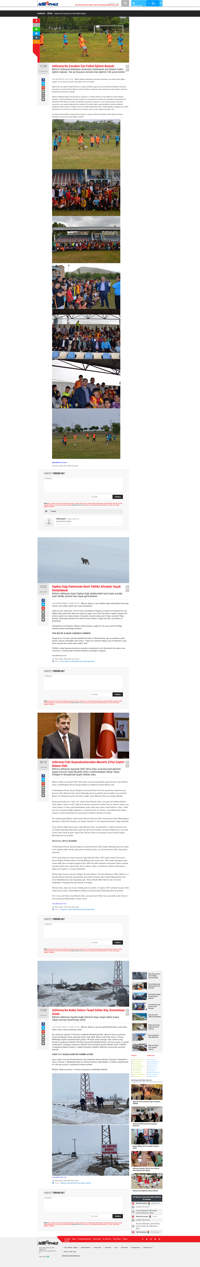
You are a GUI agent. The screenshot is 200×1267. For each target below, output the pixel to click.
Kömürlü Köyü (71, 1183)
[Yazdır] (43, 95)
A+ (127, 66)
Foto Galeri (108, 1247)
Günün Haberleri (86, 1247)
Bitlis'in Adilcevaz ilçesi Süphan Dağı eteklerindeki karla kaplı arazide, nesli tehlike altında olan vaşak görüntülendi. (87, 595)
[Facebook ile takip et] (143, 1239)
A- (127, 70)
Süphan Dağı (86, 661)
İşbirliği (66, 1241)
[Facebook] (43, 80)
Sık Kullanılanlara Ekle (84, 1239)
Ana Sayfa (67, 1239)
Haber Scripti (42, 1256)
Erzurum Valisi (71, 909)
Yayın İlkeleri (117, 1239)
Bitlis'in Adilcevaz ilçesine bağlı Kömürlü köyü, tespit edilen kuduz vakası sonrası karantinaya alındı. (85, 1018)
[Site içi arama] (36, 42)
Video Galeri (97, 1247)
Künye (74, 1239)
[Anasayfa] (36, 21)
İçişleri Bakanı (90, 909)
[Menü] (36, 25)
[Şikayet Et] (120, 524)
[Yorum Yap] (43, 99)
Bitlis (62, 661)
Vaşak (92, 661)
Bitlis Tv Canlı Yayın (70, 1251)
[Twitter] (43, 83)
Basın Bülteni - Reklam (71, 1247)
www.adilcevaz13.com (59, 462)
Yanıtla (60, 524)
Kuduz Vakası (80, 1183)
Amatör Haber (97, 1239)
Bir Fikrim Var (107, 1239)
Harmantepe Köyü (76, 661)
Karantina (88, 1183)
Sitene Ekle (124, 1247)
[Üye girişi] (36, 37)
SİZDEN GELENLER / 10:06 (96, 3)
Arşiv (116, 1247)
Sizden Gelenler (152, 1076)
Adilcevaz (67, 661)
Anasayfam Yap (135, 1247)
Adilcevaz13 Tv (147, 1247)
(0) (65, 524)
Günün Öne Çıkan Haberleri (71, 1256)
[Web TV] (36, 29)
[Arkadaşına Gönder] (43, 91)
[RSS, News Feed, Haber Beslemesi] (151, 1239)
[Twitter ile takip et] (147, 1239)
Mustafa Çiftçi (81, 909)
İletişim (125, 1239)
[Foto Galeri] (36, 33)
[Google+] (43, 87)
